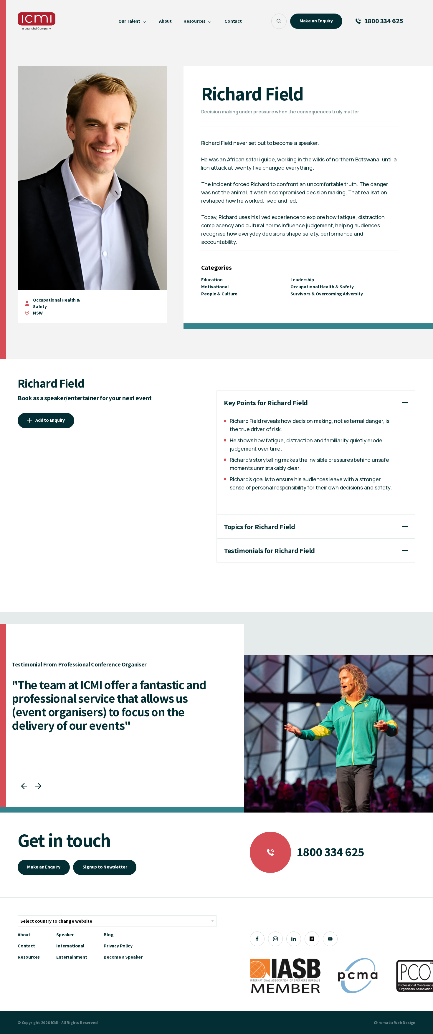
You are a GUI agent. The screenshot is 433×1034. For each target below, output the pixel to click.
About (24, 935)
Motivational (215, 287)
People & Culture (219, 294)
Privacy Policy (118, 946)
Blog (108, 935)
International (70, 946)
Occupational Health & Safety (322, 287)
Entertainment (71, 957)
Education (212, 280)
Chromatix (383, 1022)
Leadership (302, 280)
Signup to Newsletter (104, 867)
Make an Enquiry (43, 867)
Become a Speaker (123, 957)
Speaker (65, 935)
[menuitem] (132, 21)
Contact (26, 946)
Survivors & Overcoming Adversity (326, 294)
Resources (29, 957)
